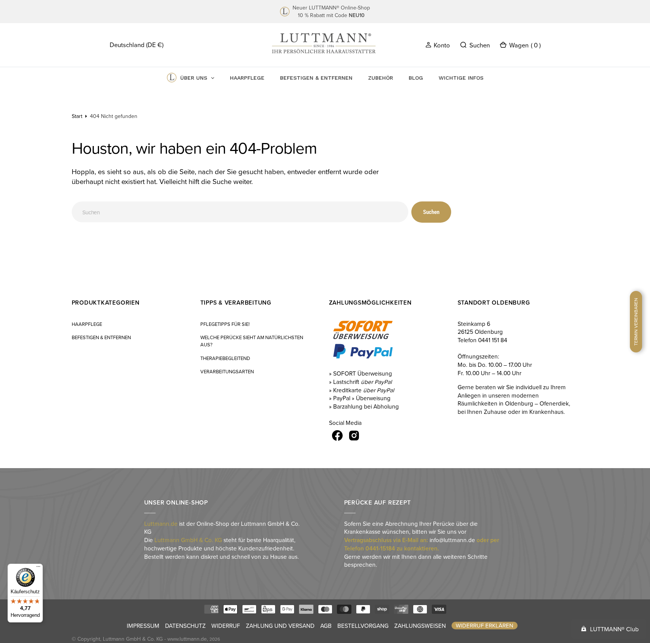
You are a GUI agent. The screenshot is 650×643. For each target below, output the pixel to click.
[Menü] (38, 568)
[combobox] (240, 211)
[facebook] (337, 435)
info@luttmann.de (452, 540)
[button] (437, 44)
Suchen (431, 212)
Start (77, 116)
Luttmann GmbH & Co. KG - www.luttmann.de (155, 639)
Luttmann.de (161, 523)
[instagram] (354, 435)
